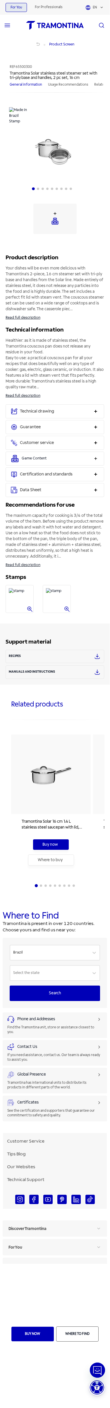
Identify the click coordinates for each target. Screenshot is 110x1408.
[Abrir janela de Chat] (97, 1370)
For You (16, 7)
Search (55, 993)
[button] (97, 1387)
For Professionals (49, 7)
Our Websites (21, 1166)
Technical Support (25, 1179)
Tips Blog (16, 1154)
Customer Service (25, 1141)
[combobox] (13, 953)
